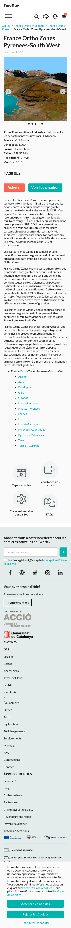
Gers (21, 392)
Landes (22, 413)
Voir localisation (45, 187)
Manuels (9, 745)
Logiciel (8, 656)
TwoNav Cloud (13, 678)
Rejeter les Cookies (36, 914)
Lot (20, 419)
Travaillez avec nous (16, 830)
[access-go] (46, 17)
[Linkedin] (60, 572)
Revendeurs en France (17, 816)
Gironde (23, 397)
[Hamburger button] (8, 15)
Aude (21, 382)
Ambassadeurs (13, 795)
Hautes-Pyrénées (29, 408)
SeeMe (8, 685)
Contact (9, 767)
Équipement (11, 702)
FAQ (6, 752)
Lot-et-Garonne (28, 424)
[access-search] (37, 17)
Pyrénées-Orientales (31, 435)
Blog (7, 788)
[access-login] (55, 17)
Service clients (12, 738)
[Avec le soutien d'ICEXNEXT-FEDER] (35, 836)
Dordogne (24, 387)
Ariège (22, 376)
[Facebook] (10, 572)
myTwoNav (11, 724)
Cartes (6, 25)
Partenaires (11, 802)
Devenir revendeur (15, 823)
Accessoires (11, 670)
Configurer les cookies (35, 922)
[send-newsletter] (63, 552)
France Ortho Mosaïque (29, 25)
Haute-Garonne (28, 403)
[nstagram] (47, 572)
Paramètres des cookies (37, 887)
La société (10, 781)
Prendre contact (18, 602)
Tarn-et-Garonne (28, 445)
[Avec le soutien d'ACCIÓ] (18, 625)
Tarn (21, 440)
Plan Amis (10, 692)
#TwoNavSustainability (18, 809)
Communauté (12, 759)
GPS (6, 649)
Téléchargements (14, 731)
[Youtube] (35, 572)
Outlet (8, 709)
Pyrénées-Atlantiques (31, 429)
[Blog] (22, 572)
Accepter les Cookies (35, 903)
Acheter (14, 187)
